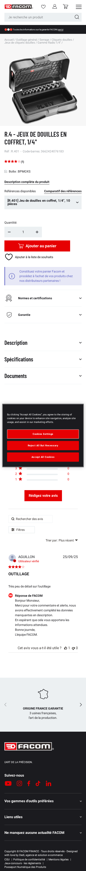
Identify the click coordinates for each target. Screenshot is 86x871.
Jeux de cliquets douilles (19, 42)
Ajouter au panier (41, 246)
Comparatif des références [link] (63, 191)
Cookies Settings (43, 434)
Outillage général (26, 39)
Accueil (9, 39)
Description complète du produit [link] (26, 182)
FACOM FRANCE (29, 851)
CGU (7, 859)
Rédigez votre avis (43, 495)
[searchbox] (30, 519)
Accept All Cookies (43, 457)
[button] (65, 6)
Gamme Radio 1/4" (49, 42)
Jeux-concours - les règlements (22, 863)
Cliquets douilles (62, 39)
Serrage (44, 39)
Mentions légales (59, 859)
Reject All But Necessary (43, 445)
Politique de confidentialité (29, 859)
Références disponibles (20, 191)
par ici (60, 29)
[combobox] (43, 17)
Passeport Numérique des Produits (25, 867)
